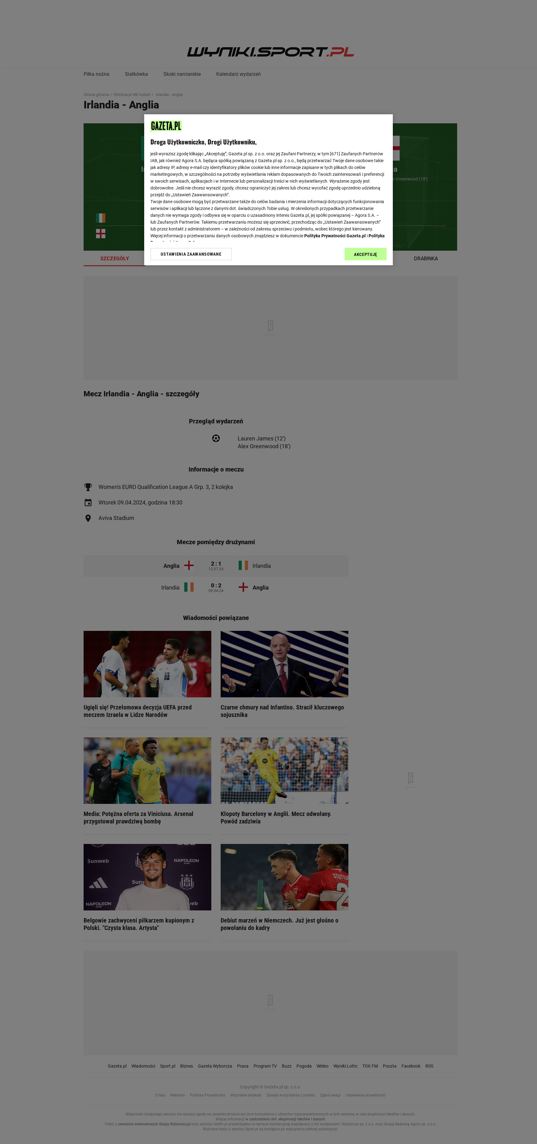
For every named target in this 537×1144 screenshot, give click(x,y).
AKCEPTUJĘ (365, 254)
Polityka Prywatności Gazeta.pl (335, 235)
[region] (268, 189)
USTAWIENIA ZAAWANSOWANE (191, 254)
